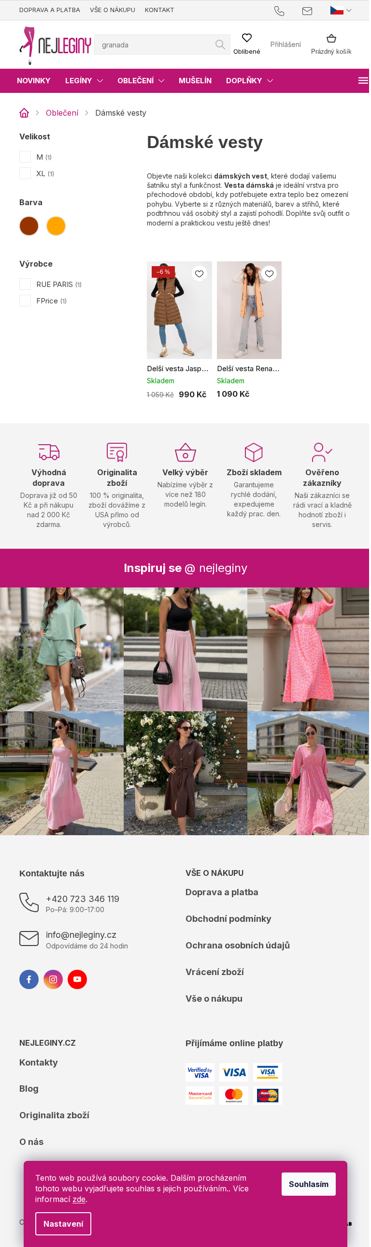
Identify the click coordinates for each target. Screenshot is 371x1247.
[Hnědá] (29, 226)
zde (75, 1199)
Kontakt (159, 10)
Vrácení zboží (211, 964)
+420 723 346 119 (82, 890)
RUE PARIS (58, 284)
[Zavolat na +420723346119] (281, 10)
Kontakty (38, 1054)
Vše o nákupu (112, 10)
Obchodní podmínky (225, 910)
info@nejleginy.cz (81, 926)
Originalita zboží (54, 1107)
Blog (29, 1080)
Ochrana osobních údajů (234, 937)
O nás (31, 1133)
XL (44, 173)
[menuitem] (34, 81)
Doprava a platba (49, 10)
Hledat (334, 40)
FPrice (50, 300)
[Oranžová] (56, 226)
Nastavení (60, 1224)
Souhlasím (305, 1184)
